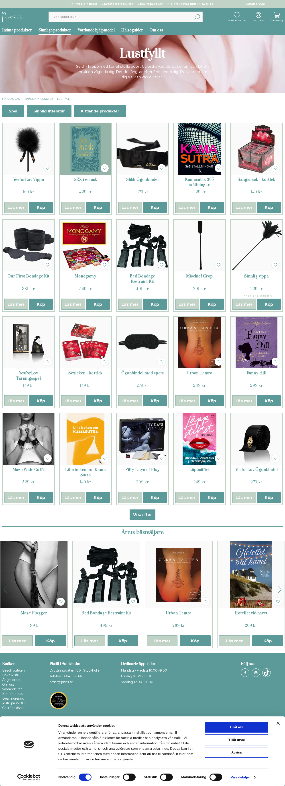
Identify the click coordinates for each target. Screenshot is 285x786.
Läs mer (16, 207)
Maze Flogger (34, 613)
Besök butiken (13, 670)
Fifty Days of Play (142, 469)
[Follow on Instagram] (256, 673)
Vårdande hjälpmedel (96, 30)
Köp (41, 207)
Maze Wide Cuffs (28, 469)
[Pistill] (12, 16)
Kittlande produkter (100, 111)
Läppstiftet (199, 469)
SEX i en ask (85, 179)
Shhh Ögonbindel (142, 179)
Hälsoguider (132, 30)
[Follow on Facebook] (245, 673)
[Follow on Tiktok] (267, 673)
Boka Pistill (10, 675)
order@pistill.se (61, 682)
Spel (13, 111)
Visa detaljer (240, 777)
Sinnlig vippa (256, 276)
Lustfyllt (64, 98)
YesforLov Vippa (28, 179)
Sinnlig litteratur (49, 111)
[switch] (129, 777)
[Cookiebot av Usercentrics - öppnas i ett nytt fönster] (28, 777)
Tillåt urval (236, 740)
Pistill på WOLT (14, 703)
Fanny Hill (257, 373)
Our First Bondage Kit (28, 276)
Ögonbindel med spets (142, 373)
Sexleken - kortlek (85, 373)
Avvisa (236, 752)
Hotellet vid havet (251, 613)
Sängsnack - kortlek (256, 179)
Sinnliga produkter (55, 30)
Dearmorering (13, 698)
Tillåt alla (236, 727)
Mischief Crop (199, 276)
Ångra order (11, 680)
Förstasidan (11, 98)
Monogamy (85, 276)
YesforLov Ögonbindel (256, 469)
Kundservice (255, 4)
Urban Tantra (199, 373)
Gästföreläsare (13, 708)
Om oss (156, 30)
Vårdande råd (12, 689)
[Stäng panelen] (278, 723)
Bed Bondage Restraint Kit (106, 613)
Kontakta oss (12, 694)
